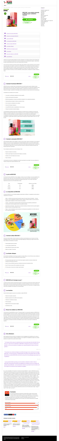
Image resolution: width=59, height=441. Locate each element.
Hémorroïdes (43, 16)
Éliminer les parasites (44, 15)
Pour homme (43, 19)
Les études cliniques (10, 46)
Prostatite (42, 22)
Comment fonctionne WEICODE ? (12, 33)
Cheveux (42, 13)
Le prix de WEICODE (9, 38)
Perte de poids (8, 7)
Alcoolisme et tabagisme (44, 10)
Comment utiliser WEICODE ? (11, 43)
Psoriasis (42, 23)
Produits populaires (43, 21)
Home (4, 7)
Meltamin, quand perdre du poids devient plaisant (8, 424)
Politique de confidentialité (25, 437)
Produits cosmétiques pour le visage (46, 20)
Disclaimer (22, 438)
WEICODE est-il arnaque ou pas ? (12, 48)
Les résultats (8, 51)
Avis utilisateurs (9, 56)
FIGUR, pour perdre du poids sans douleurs (16, 424)
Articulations (43, 11)
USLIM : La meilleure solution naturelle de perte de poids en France (26, 426)
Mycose (42, 17)
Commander (30, 19)
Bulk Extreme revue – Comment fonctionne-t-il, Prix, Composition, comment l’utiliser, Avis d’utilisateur (35, 428)
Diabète (42, 14)
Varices (42, 25)
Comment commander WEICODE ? (12, 36)
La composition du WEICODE (11, 41)
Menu (5, 5)
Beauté (42, 12)
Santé (42, 24)
